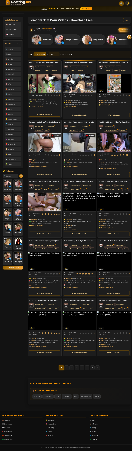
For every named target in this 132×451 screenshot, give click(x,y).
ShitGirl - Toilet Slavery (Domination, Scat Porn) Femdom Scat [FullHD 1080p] (44, 62)
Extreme (123, 70)
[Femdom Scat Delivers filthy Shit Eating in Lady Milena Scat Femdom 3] (44, 142)
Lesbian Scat (120, 185)
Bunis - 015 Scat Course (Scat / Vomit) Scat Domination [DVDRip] (44, 241)
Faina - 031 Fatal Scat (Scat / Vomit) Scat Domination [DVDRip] (114, 241)
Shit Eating (38, 130)
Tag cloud (54, 54)
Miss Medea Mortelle (111, 130)
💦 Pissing (93, 428)
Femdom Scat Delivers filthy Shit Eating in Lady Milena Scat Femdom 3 (44, 122)
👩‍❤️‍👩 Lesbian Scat (51, 424)
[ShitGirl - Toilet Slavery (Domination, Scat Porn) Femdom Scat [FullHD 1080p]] (44, 83)
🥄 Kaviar (92, 420)
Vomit (97, 396)
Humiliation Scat (75, 185)
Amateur (37, 396)
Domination (54, 189)
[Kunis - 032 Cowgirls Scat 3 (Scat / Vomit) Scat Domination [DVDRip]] (44, 320)
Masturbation (86, 396)
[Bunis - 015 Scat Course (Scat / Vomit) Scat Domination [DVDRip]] (44, 261)
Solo (57, 396)
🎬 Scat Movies (7, 424)
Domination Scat (75, 189)
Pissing (116, 70)
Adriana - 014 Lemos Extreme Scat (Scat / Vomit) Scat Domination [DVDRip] (114, 181)
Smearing (67, 396)
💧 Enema (49, 431)
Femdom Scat (39, 67)
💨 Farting (93, 431)
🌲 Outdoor (93, 439)
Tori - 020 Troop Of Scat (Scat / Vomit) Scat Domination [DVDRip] (79, 241)
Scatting (54, 70)
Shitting (46, 70)
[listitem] (42, 40)
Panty (45, 189)
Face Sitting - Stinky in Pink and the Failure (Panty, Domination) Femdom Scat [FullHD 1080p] (44, 181)
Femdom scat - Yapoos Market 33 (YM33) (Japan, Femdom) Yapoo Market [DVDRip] (114, 62)
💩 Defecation (94, 424)
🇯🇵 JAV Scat (6, 428)
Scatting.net (40, 54)
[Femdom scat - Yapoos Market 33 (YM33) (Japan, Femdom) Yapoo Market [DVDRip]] (114, 83)
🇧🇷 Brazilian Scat (7, 439)
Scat (118, 67)
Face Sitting (50, 185)
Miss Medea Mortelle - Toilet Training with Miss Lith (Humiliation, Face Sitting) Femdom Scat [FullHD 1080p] (114, 122)
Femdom (37, 70)
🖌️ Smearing (50, 428)
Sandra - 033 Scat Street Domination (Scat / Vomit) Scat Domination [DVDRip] (79, 300)
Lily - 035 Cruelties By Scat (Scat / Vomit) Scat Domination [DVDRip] (114, 300)
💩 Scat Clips (6, 420)
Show (126, 20)
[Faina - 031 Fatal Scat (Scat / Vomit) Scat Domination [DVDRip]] (114, 261)
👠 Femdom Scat (7, 431)
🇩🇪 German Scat (7, 435)
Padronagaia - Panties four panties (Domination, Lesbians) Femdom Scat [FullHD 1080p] (79, 62)
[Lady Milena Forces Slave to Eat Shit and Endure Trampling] (79, 142)
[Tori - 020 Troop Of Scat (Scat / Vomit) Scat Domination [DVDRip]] (79, 261)
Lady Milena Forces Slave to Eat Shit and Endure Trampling (79, 122)
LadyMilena (50, 126)
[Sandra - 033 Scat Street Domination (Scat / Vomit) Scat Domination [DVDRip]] (79, 320)
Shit (84, 189)
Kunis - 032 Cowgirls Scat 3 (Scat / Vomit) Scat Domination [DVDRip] (44, 300)
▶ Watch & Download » (44, 114)
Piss (46, 130)
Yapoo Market (109, 67)
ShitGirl (49, 67)
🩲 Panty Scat (94, 435)
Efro (75, 396)
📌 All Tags (49, 435)
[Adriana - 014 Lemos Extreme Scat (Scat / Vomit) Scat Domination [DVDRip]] (114, 202)
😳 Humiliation (50, 420)
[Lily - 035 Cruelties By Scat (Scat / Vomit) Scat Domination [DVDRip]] (114, 320)
